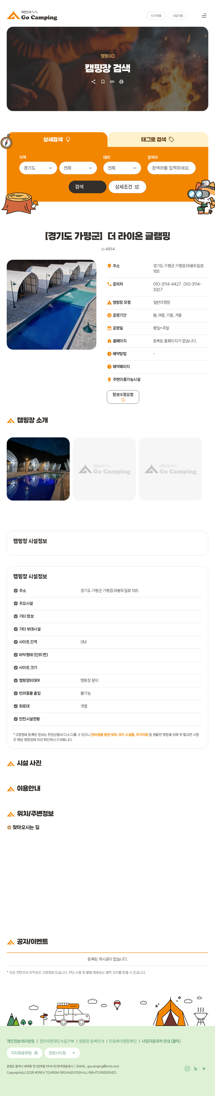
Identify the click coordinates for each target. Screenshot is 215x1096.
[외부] (38, 469)
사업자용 (177, 15)
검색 (193, 15)
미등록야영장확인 (123, 1041)
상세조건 (123, 186)
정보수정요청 (123, 395)
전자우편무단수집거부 (56, 1041)
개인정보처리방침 (20, 1041)
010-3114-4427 (167, 284)
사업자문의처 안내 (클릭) (161, 1041)
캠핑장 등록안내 (91, 1041)
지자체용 (156, 15)
